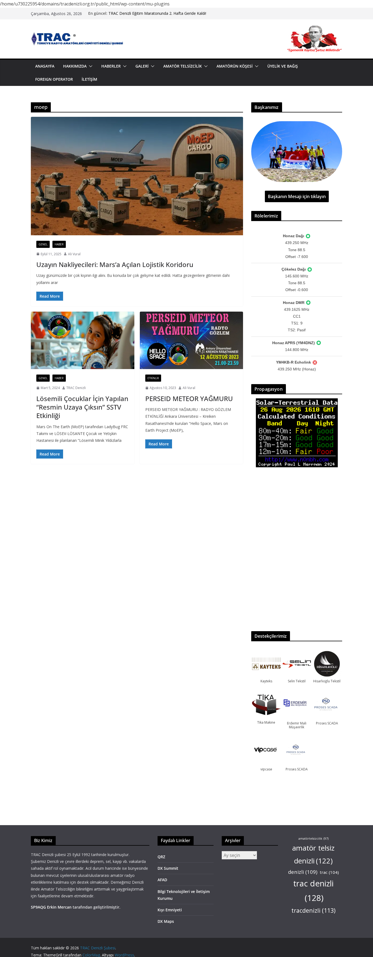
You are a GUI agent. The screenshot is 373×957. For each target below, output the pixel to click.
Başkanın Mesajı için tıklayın (297, 196)
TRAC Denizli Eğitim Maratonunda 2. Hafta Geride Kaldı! (157, 13)
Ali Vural (74, 254)
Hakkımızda (75, 66)
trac (329, 872)
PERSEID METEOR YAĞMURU (189, 398)
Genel (43, 244)
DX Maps (166, 921)
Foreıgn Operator (54, 79)
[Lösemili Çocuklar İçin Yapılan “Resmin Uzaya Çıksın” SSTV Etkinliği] (82, 340)
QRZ (161, 856)
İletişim (89, 79)
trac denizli (313, 890)
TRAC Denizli (76, 387)
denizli (302, 871)
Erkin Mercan (59, 907)
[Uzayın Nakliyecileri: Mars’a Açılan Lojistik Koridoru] (137, 176)
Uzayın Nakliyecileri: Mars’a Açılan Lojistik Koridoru (114, 264)
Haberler (111, 66)
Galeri (142, 66)
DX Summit (168, 868)
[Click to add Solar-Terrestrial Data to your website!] (297, 401)
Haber (59, 244)
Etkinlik (153, 378)
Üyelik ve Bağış (282, 66)
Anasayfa (44, 66)
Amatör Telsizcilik (182, 66)
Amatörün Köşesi (235, 66)
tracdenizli (313, 910)
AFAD (162, 879)
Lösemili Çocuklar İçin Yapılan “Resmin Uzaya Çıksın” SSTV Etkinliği (82, 407)
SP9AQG (38, 907)
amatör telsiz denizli (313, 854)
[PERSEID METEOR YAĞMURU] (191, 340)
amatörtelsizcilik (313, 838)
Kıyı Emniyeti (170, 909)
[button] (90, 66)
